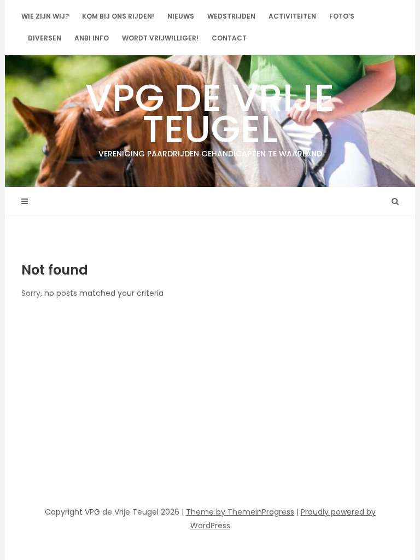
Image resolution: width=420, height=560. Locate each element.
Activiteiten (292, 16)
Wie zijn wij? (45, 16)
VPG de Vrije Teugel (210, 115)
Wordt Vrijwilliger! (160, 38)
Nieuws (180, 16)
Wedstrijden (231, 16)
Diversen (44, 38)
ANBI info (91, 38)
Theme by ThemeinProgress (240, 511)
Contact (229, 38)
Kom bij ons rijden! (118, 16)
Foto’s (341, 16)
